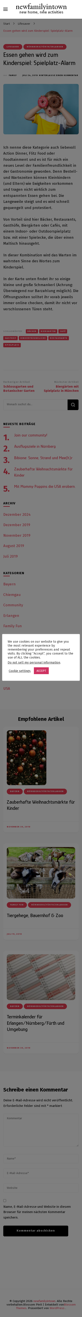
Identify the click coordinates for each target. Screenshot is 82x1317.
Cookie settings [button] (20, 671)
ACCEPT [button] (41, 670)
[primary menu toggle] (5, 9)
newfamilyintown (41, 6)
